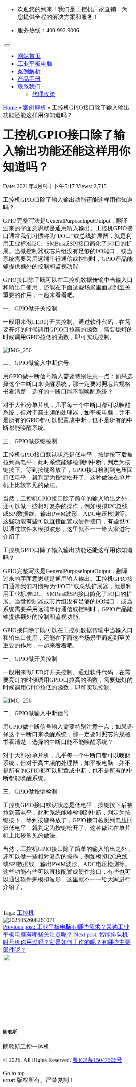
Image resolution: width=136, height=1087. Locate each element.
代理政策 (43, 94)
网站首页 (29, 56)
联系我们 (29, 86)
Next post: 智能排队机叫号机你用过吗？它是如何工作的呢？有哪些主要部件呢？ (67, 942)
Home (10, 107)
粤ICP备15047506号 (97, 1060)
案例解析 (29, 71)
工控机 (25, 913)
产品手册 (29, 79)
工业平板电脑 (34, 64)
